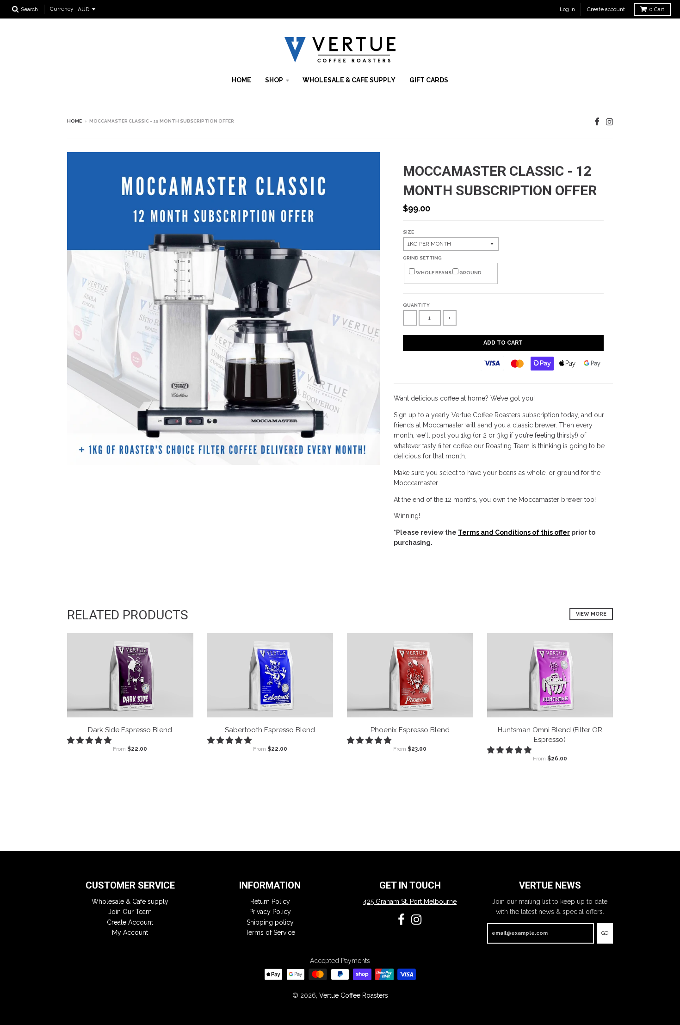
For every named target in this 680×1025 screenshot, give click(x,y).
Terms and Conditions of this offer (514, 532)
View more (591, 614)
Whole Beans (433, 272)
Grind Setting (422, 257)
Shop (274, 80)
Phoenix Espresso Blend (410, 730)
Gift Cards (428, 80)
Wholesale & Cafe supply (349, 80)
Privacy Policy (270, 911)
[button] (90, 740)
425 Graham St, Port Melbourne (410, 901)
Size (408, 232)
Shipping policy (270, 922)
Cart (656, 9)
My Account (130, 932)
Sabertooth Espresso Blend (270, 730)
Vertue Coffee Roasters (353, 995)
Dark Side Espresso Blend (130, 730)
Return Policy (270, 901)
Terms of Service (270, 932)
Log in (567, 9)
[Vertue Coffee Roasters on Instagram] (609, 122)
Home (241, 80)
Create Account (130, 922)
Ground (470, 272)
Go (604, 933)
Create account (606, 9)
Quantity (416, 305)
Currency (62, 9)
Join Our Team (130, 911)
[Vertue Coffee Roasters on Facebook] (597, 122)
